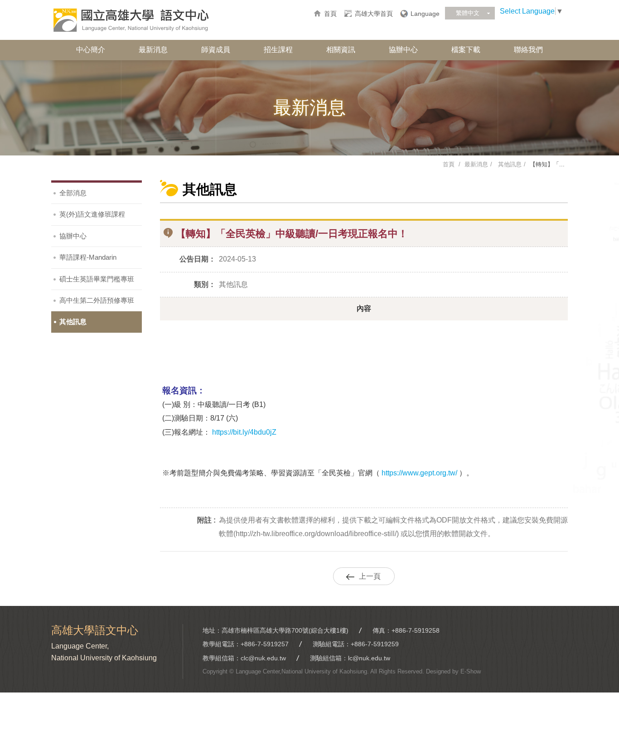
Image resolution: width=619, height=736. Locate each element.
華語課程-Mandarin (87, 257)
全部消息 (73, 193)
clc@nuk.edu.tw (263, 658)
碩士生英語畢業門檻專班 (96, 279)
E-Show (470, 671)
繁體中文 (467, 13)
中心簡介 (90, 49)
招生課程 (278, 49)
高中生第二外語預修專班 (96, 300)
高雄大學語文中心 (130, 20)
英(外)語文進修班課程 (92, 214)
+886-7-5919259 (375, 644)
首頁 (330, 13)
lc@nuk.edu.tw (369, 658)
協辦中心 (403, 49)
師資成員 (215, 49)
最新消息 (153, 49)
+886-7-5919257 (265, 644)
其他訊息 (509, 164)
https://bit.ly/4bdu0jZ (244, 432)
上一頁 (370, 576)
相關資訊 (340, 49)
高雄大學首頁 (374, 13)
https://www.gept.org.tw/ (418, 473)
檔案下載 (465, 49)
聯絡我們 (528, 49)
